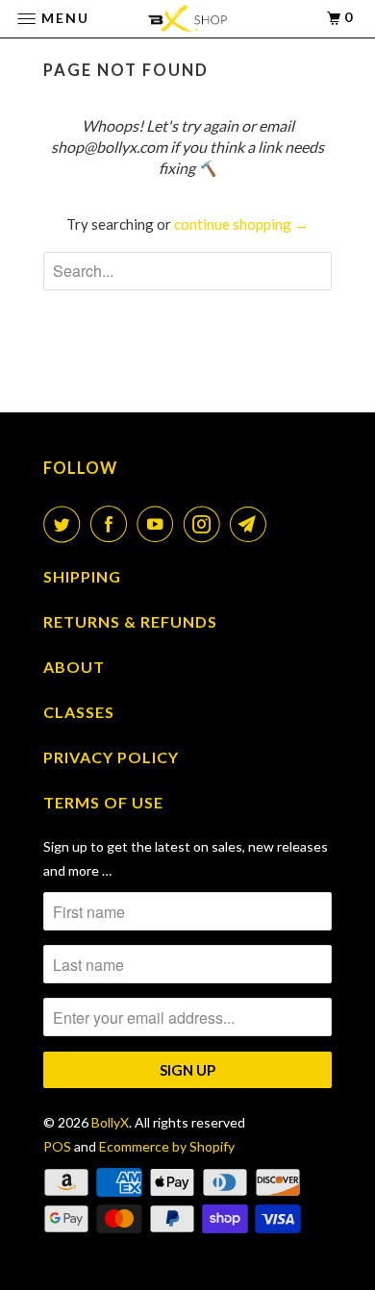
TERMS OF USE (103, 802)
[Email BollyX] (252, 524)
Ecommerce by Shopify (167, 1146)
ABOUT (74, 666)
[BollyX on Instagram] (206, 524)
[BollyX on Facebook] (112, 524)
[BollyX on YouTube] (159, 524)
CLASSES (78, 712)
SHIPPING (82, 576)
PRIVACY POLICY (111, 757)
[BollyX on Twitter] (65, 524)
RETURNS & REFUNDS (130, 621)
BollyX (110, 1122)
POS (57, 1146)
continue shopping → (241, 224)
